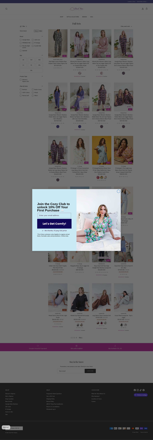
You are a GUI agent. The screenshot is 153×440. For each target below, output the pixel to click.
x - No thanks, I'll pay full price (54, 230)
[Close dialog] (118, 191)
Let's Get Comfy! (54, 224)
